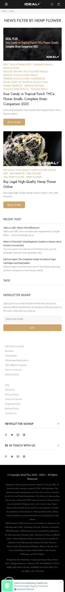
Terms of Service (13, 370)
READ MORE (14, 122)
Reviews (9, 351)
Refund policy (12, 375)
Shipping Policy (13, 404)
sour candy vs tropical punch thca (25, 82)
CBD (5, 173)
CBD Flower (33, 173)
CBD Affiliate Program (15, 365)
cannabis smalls (43, 64)
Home (4, 11)
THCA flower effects (16, 89)
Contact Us (10, 413)
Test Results (11, 356)
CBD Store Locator (14, 346)
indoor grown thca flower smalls (25, 71)
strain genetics (12, 85)
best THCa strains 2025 (17, 64)
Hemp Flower (11, 68)
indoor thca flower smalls (20, 75)
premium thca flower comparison (24, 78)
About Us (9, 390)
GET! (32, 328)
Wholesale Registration (17, 360)
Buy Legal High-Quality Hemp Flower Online (29, 170)
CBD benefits (17, 173)
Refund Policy (12, 409)
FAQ (7, 385)
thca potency (39, 89)
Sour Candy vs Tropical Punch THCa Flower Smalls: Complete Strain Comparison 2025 (28, 99)
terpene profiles (34, 85)
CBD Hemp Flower (13, 177)
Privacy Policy (12, 395)
